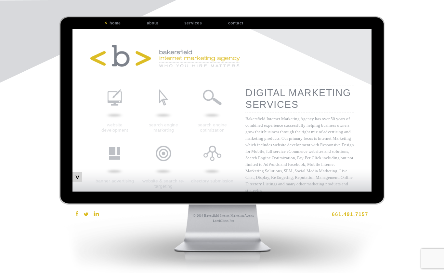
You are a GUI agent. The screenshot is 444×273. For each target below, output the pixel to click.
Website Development (114, 127)
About (152, 23)
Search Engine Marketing (163, 127)
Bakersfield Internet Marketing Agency (229, 215)
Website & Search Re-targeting (163, 183)
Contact (235, 23)
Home (115, 23)
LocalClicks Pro (223, 221)
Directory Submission (212, 180)
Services (193, 23)
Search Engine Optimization (212, 127)
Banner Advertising (115, 180)
